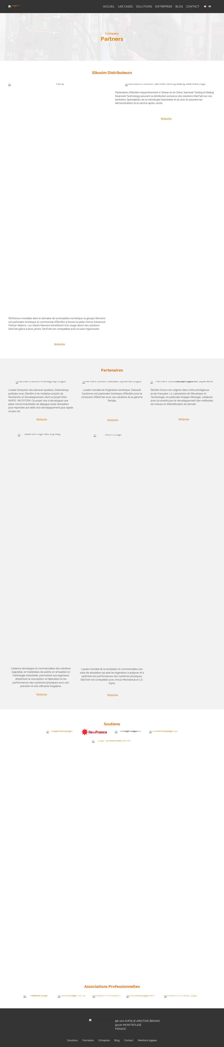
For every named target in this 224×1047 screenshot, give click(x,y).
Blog (179, 6)
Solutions (144, 6)
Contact (192, 6)
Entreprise (163, 6)
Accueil (109, 6)
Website (59, 344)
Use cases (125, 6)
